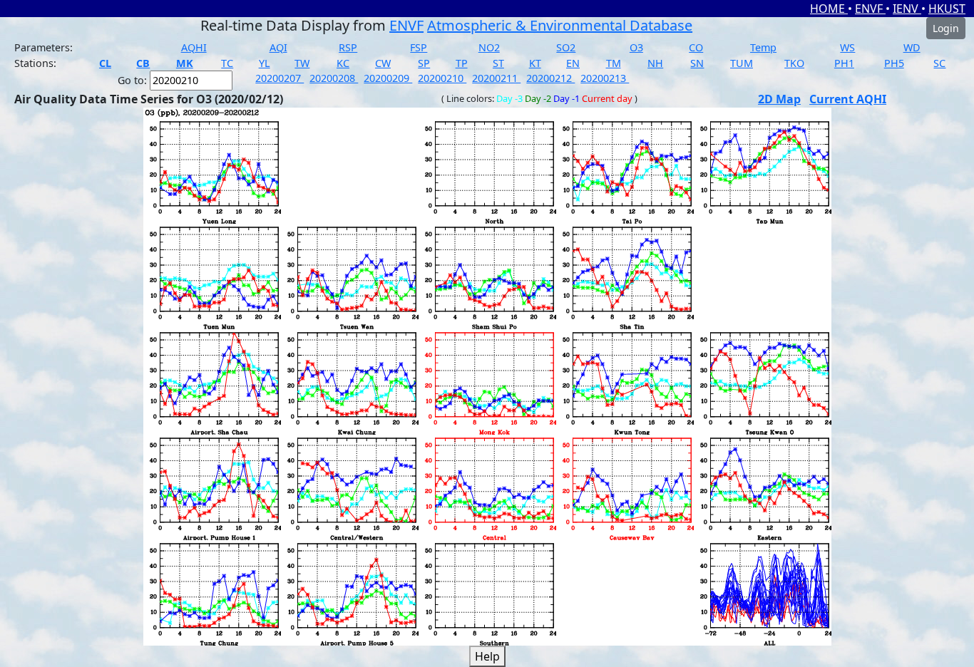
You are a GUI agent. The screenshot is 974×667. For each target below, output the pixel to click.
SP (424, 63)
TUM (741, 63)
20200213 (604, 78)
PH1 (844, 63)
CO (696, 47)
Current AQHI (847, 99)
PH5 (894, 63)
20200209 (388, 78)
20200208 (333, 78)
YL (264, 63)
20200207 (279, 78)
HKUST (946, 8)
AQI (278, 47)
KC (343, 63)
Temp (763, 47)
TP (462, 63)
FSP (418, 47)
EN (573, 63)
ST (498, 63)
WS (847, 47)
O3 (636, 47)
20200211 (496, 78)
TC (227, 63)
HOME (829, 8)
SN (697, 63)
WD (912, 47)
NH (655, 63)
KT (535, 63)
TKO (794, 63)
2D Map (779, 99)
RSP (348, 47)
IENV (907, 8)
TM (613, 63)
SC (939, 63)
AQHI (194, 47)
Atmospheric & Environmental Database (559, 25)
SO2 (565, 47)
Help (487, 656)
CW (383, 63)
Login (946, 28)
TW (301, 63)
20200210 (442, 78)
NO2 (489, 47)
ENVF (870, 8)
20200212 (550, 78)
